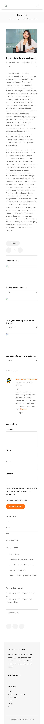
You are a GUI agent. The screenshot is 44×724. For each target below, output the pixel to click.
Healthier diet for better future (22, 565)
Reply (20, 413)
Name (8, 450)
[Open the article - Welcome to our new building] (21, 343)
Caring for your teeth (18, 570)
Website (9, 474)
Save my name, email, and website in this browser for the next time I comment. (21, 491)
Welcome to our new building (22, 559)
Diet (7, 521)
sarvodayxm (13, 63)
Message (10, 429)
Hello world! (15, 554)
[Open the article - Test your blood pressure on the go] (21, 308)
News (10, 327)
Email (8, 462)
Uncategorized (12, 540)
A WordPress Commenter (26, 379)
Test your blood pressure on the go (23, 576)
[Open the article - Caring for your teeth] (21, 275)
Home (12, 19)
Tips (18, 19)
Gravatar (23, 409)
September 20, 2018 (29, 63)
